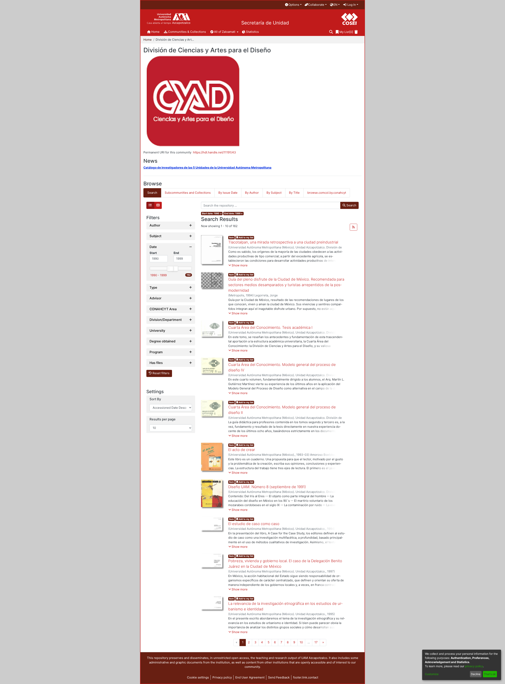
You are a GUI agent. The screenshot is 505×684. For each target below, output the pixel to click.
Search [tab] (152, 192)
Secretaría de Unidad (265, 23)
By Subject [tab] (274, 192)
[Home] (168, 18)
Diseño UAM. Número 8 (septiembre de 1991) (267, 487)
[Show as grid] (158, 205)
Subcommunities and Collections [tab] (188, 192)
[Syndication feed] (353, 227)
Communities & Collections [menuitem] (187, 32)
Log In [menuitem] (351, 5)
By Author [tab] (252, 192)
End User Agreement (250, 677)
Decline (475, 674)
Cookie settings (198, 677)
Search (351, 205)
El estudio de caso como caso (253, 523)
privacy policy (474, 666)
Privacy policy (222, 677)
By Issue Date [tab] (228, 192)
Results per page (163, 419)
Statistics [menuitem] (252, 32)
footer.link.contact (305, 677)
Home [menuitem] (155, 32)
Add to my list (245, 237)
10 (301, 642)
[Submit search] (331, 32)
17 (316, 642)
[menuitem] (293, 5)
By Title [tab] (294, 192)
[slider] (170, 268)
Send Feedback (279, 677)
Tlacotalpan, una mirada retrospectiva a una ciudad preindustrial (283, 242)
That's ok (490, 674)
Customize (432, 674)
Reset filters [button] (160, 373)
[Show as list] (150, 205)
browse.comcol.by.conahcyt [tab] (326, 192)
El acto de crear (241, 449)
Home (147, 39)
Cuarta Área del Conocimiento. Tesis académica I (270, 327)
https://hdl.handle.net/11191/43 (214, 152)
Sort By (155, 399)
